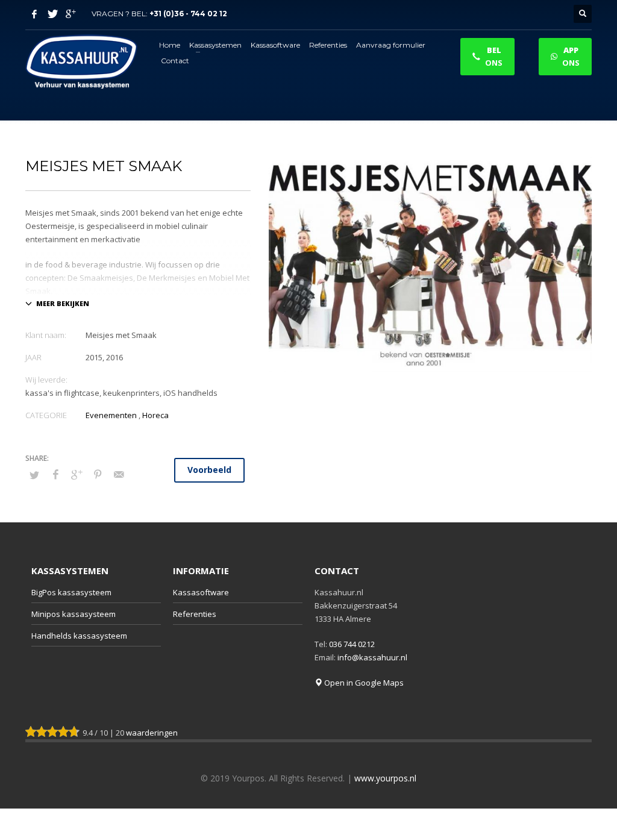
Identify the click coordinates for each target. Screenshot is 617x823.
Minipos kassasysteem (73, 614)
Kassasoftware (201, 592)
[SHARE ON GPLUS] (76, 474)
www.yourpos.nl (385, 778)
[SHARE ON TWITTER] (34, 475)
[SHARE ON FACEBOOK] (55, 474)
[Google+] (70, 14)
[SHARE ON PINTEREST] (98, 474)
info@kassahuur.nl (372, 657)
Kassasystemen (69, 571)
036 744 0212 (352, 644)
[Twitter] (52, 14)
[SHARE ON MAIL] (119, 474)
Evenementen (111, 415)
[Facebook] (34, 14)
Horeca (155, 415)
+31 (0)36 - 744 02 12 (188, 13)
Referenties (194, 614)
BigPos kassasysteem (71, 592)
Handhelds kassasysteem (79, 635)
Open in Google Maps (363, 682)
